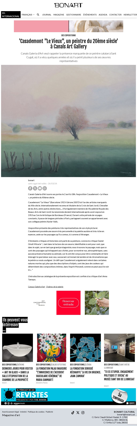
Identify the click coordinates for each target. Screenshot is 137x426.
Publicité (49, 412)
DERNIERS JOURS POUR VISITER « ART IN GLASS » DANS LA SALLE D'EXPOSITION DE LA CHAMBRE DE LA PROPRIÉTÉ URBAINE (17, 376)
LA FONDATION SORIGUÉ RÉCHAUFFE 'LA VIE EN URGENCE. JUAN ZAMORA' (85, 372)
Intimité (23, 412)
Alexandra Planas (41, 383)
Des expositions (68, 35)
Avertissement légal (10, 412)
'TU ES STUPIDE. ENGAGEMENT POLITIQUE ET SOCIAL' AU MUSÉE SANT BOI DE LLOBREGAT (119, 375)
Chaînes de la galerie (54, 287)
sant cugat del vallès (37, 183)
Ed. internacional (11, 14)
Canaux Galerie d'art (36, 287)
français (27, 14)
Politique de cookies (36, 412)
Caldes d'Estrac (59, 364)
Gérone (21, 364)
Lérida (88, 364)
